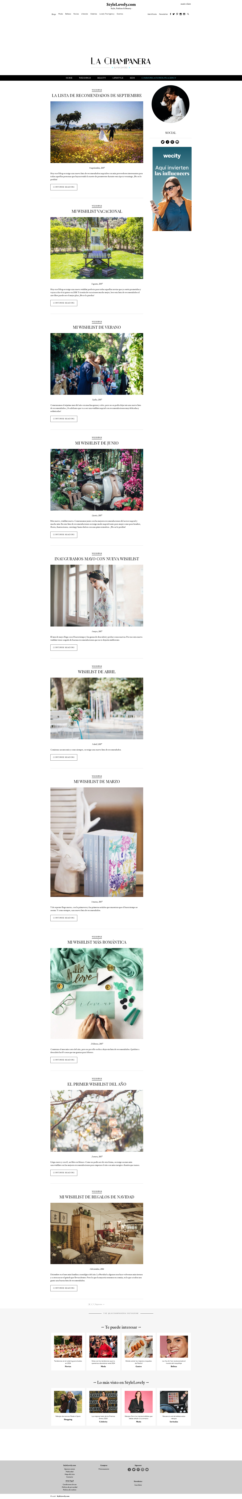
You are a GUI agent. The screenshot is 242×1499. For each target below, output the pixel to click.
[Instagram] (180, 14)
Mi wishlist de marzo (97, 781)
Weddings (85, 78)
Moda (60, 14)
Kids (132, 78)
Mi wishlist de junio (97, 442)
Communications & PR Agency (158, 78)
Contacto (69, 1477)
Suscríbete (138, 1485)
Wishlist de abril (97, 671)
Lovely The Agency (106, 14)
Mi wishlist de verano (97, 327)
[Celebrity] (103, 1412)
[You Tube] (184, 14)
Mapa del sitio (70, 1474)
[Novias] (68, 1357)
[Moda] (103, 1357)
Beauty (101, 78)
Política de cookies (69, 1490)
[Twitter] (173, 14)
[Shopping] (68, 1412)
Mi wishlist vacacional (97, 211)
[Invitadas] (174, 1412)
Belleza (68, 14)
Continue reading (64, 187)
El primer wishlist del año (96, 1084)
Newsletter (163, 14)
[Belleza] (174, 1357)
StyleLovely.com (121, 5)
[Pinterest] (177, 14)
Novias (76, 14)
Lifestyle (84, 14)
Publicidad (69, 1472)
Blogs (54, 14)
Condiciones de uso (70, 1485)
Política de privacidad (69, 1487)
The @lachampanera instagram (121, 1313)
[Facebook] (170, 14)
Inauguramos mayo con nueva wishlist (97, 558)
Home (69, 78)
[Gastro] (139, 1357)
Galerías (93, 14)
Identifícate (152, 14)
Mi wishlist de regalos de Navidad (96, 1196)
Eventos (120, 14)
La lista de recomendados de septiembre (97, 95)
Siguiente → (99, 1304)
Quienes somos (69, 1469)
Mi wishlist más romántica (96, 942)
